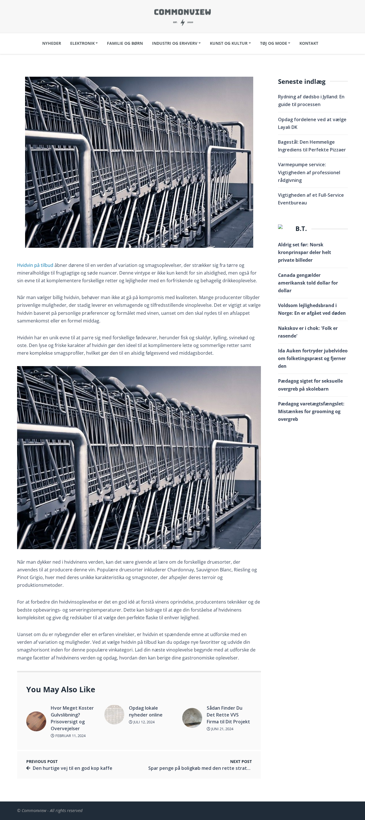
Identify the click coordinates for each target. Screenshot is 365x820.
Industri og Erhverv (174, 43)
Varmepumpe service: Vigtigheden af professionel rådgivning (309, 172)
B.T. (301, 228)
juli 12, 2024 (144, 721)
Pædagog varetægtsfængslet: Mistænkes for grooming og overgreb (311, 411)
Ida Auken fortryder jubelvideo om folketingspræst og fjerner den (313, 358)
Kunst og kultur (229, 43)
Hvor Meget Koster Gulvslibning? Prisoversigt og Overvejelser (72, 718)
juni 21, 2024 (221, 728)
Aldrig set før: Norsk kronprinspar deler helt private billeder (304, 252)
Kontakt (308, 43)
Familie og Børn (125, 43)
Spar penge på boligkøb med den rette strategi (201, 768)
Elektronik (82, 43)
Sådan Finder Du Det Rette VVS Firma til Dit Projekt (228, 715)
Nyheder (51, 43)
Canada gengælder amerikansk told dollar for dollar (308, 283)
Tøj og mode (273, 43)
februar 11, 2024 (70, 735)
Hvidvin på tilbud (35, 265)
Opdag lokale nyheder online (146, 711)
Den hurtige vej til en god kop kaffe (72, 768)
